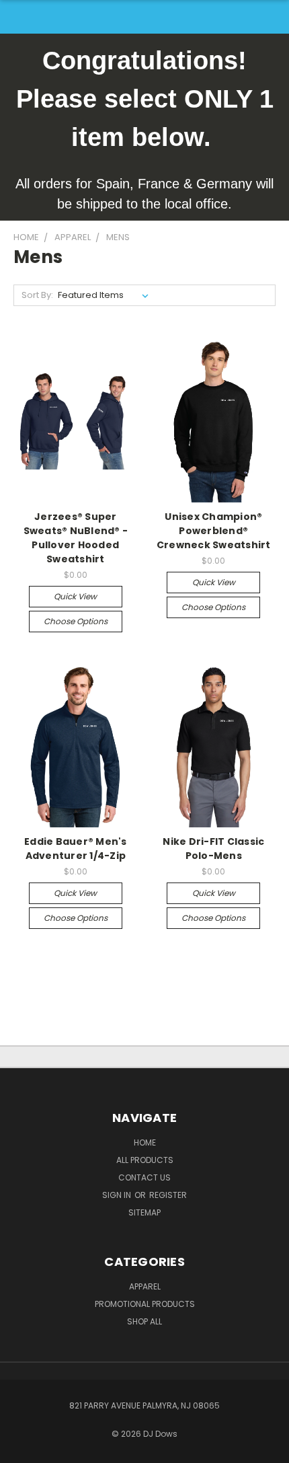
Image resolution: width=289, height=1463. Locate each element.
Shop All (144, 1321)
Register (168, 1195)
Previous (20, 1449)
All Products (144, 1160)
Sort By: (37, 295)
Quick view (75, 596)
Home (145, 1142)
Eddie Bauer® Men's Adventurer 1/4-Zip (75, 848)
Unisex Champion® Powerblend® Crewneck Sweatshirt (214, 531)
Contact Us (144, 1177)
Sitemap (144, 1212)
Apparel (145, 1286)
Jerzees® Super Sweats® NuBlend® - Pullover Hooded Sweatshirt (76, 538)
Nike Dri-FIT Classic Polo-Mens (213, 848)
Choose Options (76, 621)
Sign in (117, 1195)
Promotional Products (145, 1304)
